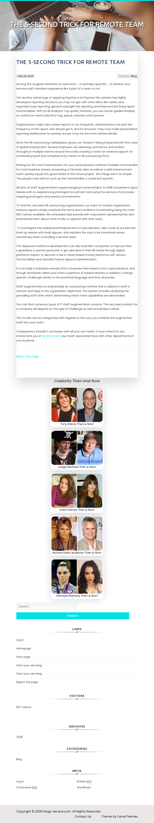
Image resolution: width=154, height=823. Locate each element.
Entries (84, 781)
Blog (134, 76)
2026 (19, 737)
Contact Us (83, 816)
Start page (23, 657)
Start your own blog (29, 665)
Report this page (27, 356)
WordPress (84, 787)
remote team (51, 336)
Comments (26, 787)
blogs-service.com (57, 811)
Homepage (23, 648)
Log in (20, 640)
